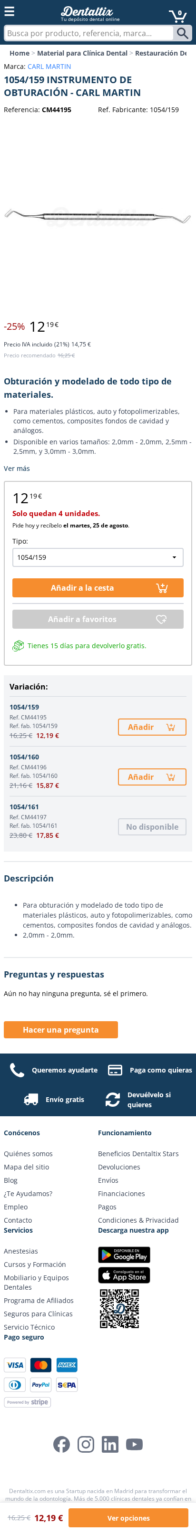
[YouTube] (134, 1444)
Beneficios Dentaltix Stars (138, 1153)
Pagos (107, 1206)
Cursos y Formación (35, 1264)
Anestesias (21, 1250)
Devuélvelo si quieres (149, 1099)
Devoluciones (119, 1166)
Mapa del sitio (26, 1166)
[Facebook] (61, 1444)
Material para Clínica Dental (82, 52)
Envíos (108, 1180)
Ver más (17, 468)
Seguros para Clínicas (38, 1313)
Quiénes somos (28, 1153)
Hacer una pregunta (61, 1030)
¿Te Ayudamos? (28, 1193)
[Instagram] (86, 1444)
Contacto (18, 1220)
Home (19, 52)
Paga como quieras (161, 1069)
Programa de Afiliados (39, 1300)
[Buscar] (184, 33)
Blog (11, 1180)
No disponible (152, 827)
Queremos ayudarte (65, 1069)
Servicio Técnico (29, 1327)
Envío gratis (65, 1099)
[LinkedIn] (110, 1444)
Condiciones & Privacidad (138, 1220)
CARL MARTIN (49, 66)
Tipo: (20, 541)
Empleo (16, 1206)
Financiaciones (121, 1193)
